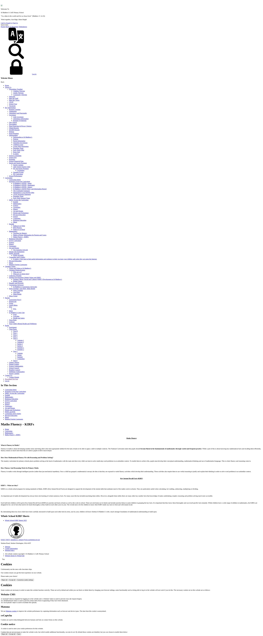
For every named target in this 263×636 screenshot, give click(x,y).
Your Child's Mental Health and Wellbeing (23, 324)
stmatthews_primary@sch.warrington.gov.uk (25, 540)
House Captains (14, 373)
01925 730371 (5, 540)
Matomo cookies (11, 611)
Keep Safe (16, 152)
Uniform (12, 322)
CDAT (11, 102)
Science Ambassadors (16, 366)
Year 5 (15, 351)
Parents (7, 298)
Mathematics (17, 204)
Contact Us (8, 375)
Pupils (7, 325)
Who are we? (17, 272)
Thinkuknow (23, 27)
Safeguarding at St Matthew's (22, 137)
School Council (14, 368)
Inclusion (12, 159)
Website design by (14, 556)
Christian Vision (10, 266)
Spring (19, 355)
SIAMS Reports (14, 130)
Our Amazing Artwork (20, 250)
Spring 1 (20, 344)
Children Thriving (19, 91)
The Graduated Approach (21, 191)
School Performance (15, 176)
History (15, 209)
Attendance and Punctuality (18, 113)
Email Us (9, 23)
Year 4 (15, 338)
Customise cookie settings (25, 580)
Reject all (4, 580)
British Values (17, 281)
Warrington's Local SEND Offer (23, 192)
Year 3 (15, 336)
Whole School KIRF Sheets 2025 (16, 520)
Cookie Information (11, 548)
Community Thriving (20, 95)
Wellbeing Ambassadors (17, 372)
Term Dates (13, 320)
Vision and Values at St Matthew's (20, 268)
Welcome (12, 96)
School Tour (13, 104)
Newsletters (13, 124)
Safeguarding (13, 135)
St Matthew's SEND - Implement (24, 185)
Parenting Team (18, 148)
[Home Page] (1, 5)
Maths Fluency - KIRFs (21, 237)
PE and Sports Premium (21, 168)
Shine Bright (17, 294)
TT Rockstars (13, 27)
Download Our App (11, 379)
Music (15, 222)
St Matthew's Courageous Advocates (25, 287)
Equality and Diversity (16, 283)
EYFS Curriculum (15, 240)
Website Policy (10, 550)
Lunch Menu (13, 305)
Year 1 (15, 333)
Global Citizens (14, 362)
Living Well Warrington (21, 146)
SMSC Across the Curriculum (18, 200)
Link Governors (18, 117)
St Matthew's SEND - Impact (22, 187)
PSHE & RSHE (18, 255)
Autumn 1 (20, 340)
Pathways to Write (19, 226)
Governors (12, 115)
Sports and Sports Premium (18, 163)
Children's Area (18, 144)
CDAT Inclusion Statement (22, 194)
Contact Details (14, 377)
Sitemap (7, 547)
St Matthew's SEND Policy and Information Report (30, 189)
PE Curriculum (18, 174)
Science (15, 205)
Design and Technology (21, 213)
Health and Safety (19, 318)
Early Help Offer (18, 150)
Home (7, 85)
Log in (34, 74)
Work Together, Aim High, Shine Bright (22, 288)
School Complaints (15, 156)
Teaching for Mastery (20, 233)
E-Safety (16, 154)
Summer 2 (20, 349)
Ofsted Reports (14, 128)
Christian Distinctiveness (17, 270)
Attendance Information (21, 119)
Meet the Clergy (14, 100)
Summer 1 (20, 348)
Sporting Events (18, 172)
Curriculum (8, 178)
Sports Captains (18, 165)
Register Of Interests (19, 120)
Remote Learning (14, 109)
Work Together (18, 290)
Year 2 (15, 335)
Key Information (10, 108)
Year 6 (15, 360)
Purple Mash (5, 27)
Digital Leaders (14, 364)
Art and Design (18, 211)
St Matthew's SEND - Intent (22, 183)
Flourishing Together (16, 89)
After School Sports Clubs (21, 167)
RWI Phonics (17, 228)
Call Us (3, 23)
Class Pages (13, 329)
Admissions (13, 111)
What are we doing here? (21, 274)
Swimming (20, 170)
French (15, 216)
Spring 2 (20, 346)
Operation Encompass (20, 143)
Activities (16, 316)
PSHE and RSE (14, 253)
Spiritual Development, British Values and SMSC (25, 277)
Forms (11, 303)
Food (15, 314)
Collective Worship (15, 276)
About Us (8, 87)
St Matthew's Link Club (17, 312)
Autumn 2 (20, 342)
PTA (10, 307)
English (15, 202)
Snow (11, 311)
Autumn (20, 353)
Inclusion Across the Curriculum (19, 181)
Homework (12, 301)
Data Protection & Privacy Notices (20, 126)
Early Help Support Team (21, 198)
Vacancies (12, 106)
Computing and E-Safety (17, 257)
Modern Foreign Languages (18, 264)
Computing (16, 218)
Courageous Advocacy (16, 285)
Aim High (16, 292)
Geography (16, 207)
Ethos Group (13, 296)
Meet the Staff (13, 98)
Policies (11, 132)
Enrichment (13, 327)
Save (18, 634)
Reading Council (14, 370)
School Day (13, 157)
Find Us (15, 23)
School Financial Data (16, 161)
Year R (15, 331)
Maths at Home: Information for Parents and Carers (29, 235)
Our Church (13, 122)
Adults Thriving (18, 93)
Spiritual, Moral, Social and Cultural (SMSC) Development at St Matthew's (37, 279)
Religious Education (19, 220)
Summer (20, 357)
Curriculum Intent (15, 180)
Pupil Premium (14, 133)
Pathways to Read (19, 229)
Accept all (12, 580)
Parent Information (19, 141)
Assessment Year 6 (15, 300)
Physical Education (19, 215)
